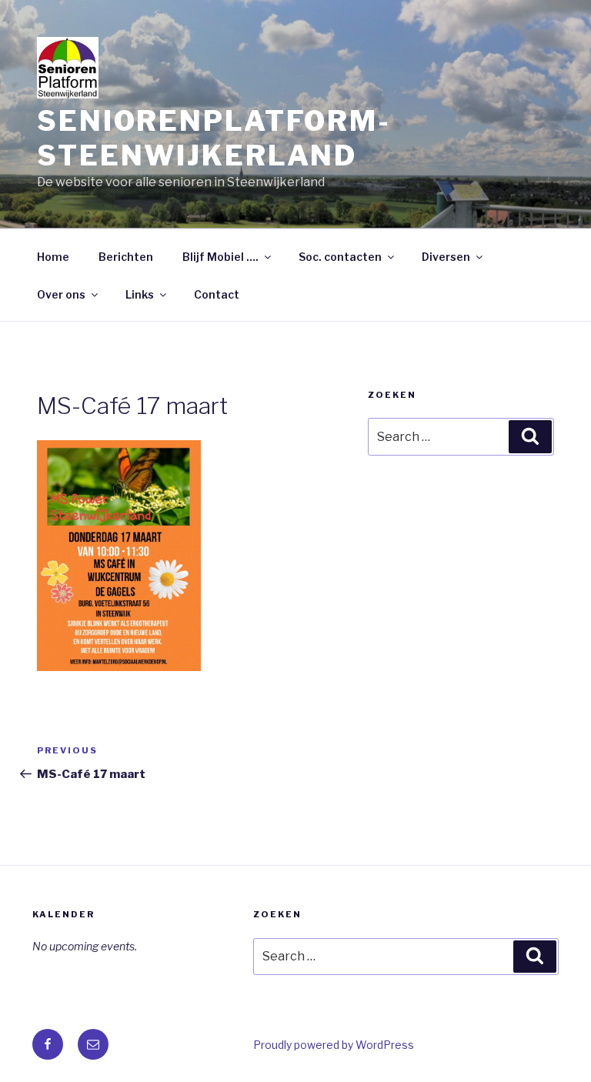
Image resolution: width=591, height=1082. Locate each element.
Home (53, 256)
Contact (216, 294)
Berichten (125, 256)
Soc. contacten (340, 256)
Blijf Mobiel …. (220, 256)
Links (139, 294)
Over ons (61, 294)
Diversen (446, 256)
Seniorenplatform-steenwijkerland (214, 138)
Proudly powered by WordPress (333, 1044)
